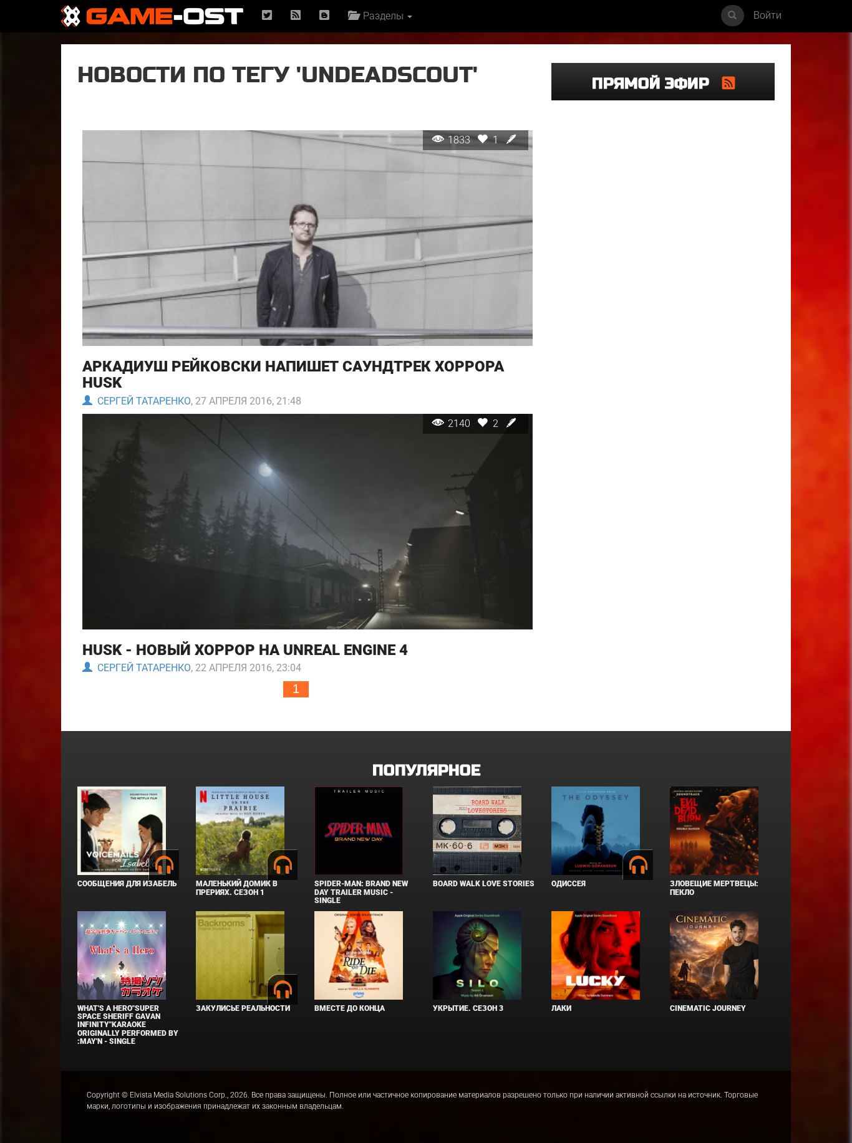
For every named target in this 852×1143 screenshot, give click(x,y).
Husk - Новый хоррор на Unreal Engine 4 (245, 650)
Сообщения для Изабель (127, 883)
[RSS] (295, 16)
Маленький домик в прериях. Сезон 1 (237, 887)
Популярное (426, 771)
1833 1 (474, 140)
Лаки (561, 1008)
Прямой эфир (657, 84)
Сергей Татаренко (141, 401)
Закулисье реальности (243, 1008)
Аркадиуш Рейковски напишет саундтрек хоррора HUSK (293, 374)
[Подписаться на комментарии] (728, 83)
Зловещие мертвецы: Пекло (714, 887)
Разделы (382, 16)
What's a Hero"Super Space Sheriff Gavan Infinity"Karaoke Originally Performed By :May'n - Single (127, 1025)
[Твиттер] (267, 16)
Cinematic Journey (708, 1008)
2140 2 (474, 423)
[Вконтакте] (324, 16)
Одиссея (568, 883)
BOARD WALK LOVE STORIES (484, 883)
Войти (767, 15)
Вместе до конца (349, 1008)
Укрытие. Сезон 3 (468, 1008)
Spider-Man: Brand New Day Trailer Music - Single (361, 891)
